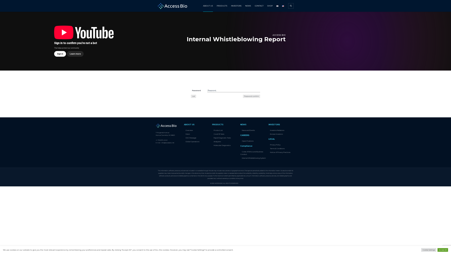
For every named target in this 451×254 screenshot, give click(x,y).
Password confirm (251, 96)
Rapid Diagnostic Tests (222, 138)
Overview (189, 130)
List (193, 96)
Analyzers (217, 142)
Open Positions (247, 141)
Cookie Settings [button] (429, 250)
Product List (218, 130)
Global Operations (192, 142)
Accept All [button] (443, 250)
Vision (187, 134)
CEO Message (190, 138)
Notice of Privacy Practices (280, 152)
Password (196, 90)
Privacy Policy (275, 145)
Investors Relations (277, 130)
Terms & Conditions (277, 148)
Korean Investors (276, 134)
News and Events (248, 130)
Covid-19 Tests (219, 134)
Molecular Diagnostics (222, 145)
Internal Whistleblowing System (254, 158)
